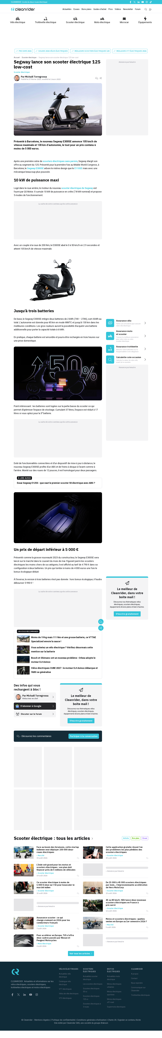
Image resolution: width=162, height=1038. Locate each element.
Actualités (67, 9)
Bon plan (135, 838)
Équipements (145, 22)
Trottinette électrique (45, 22)
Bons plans (86, 9)
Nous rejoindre (137, 983)
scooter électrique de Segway (77, 188)
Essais (76, 9)
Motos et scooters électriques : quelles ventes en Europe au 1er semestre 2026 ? (126, 920)
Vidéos (118, 9)
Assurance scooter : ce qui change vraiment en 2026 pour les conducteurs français (53, 920)
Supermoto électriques (116, 1007)
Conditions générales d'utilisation (91, 1020)
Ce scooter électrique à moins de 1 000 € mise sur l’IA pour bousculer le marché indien (56, 885)
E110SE (78, 168)
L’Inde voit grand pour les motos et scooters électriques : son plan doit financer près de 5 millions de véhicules (56, 867)
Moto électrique (102, 22)
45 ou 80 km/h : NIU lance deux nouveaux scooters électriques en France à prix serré (126, 902)
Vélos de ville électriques (68, 994)
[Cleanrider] (23, 9)
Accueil (17, 57)
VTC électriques (65, 998)
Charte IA (112, 1020)
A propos (134, 974)
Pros (110, 9)
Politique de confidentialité (63, 1020)
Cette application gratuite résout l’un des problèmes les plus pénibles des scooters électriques (124, 849)
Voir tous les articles (79, 953)
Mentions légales (42, 1020)
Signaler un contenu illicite (129, 1020)
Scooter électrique (75, 22)
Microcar (124, 22)
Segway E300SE (35, 168)
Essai (145, 838)
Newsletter (128, 9)
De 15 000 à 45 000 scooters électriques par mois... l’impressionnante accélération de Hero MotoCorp (126, 885)
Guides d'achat (99, 9)
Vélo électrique (17, 22)
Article (126, 838)
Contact (134, 978)
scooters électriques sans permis (60, 161)
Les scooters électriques (92, 984)
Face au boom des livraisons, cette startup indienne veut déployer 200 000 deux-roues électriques (58, 849)
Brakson (104, 1023)
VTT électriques (65, 989)
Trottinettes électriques (140, 995)
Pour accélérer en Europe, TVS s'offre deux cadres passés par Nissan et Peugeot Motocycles (55, 938)
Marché (41, 855)
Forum (137, 9)
